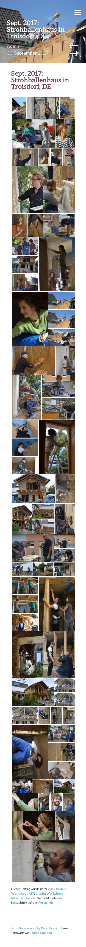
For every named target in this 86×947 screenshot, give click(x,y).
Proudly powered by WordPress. (34, 928)
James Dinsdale (41, 933)
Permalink (45, 902)
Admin (13, 46)
